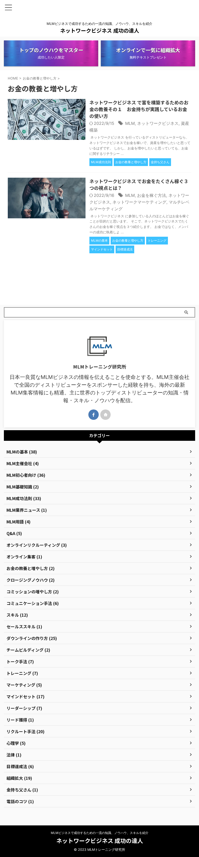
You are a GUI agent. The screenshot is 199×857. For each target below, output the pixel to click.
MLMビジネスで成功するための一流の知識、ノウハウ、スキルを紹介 (99, 833)
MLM (130, 123)
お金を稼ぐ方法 (151, 195)
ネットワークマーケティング (139, 202)
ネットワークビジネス (158, 123)
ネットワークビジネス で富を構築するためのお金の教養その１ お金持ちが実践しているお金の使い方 (138, 109)
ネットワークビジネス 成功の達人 (99, 30)
